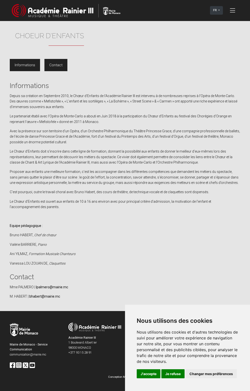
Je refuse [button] (173, 374)
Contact (55, 65)
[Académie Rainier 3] (66, 10)
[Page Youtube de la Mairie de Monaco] (32, 365)
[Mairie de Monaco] (24, 330)
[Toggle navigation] (232, 10)
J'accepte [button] (148, 374)
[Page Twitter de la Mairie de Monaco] (25, 365)
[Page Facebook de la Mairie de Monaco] (12, 365)
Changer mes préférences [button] (211, 374)
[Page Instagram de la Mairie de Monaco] (18, 365)
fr (215, 10)
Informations (25, 65)
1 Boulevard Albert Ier (82, 342)
